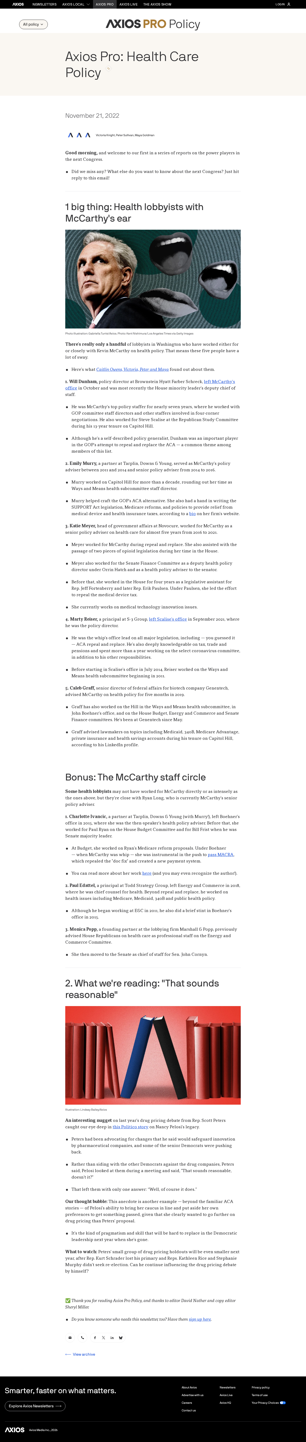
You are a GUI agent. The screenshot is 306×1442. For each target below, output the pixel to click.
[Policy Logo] (152, 24)
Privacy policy (261, 1387)
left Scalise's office (168, 619)
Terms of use (260, 1395)
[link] (70, 1338)
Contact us (189, 1410)
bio (192, 514)
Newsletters (45, 4)
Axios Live (129, 4)
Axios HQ (225, 1402)
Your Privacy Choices (265, 1402)
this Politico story (130, 1127)
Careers (187, 1402)
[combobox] (76, 4)
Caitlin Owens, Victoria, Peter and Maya (132, 369)
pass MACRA (221, 855)
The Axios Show (157, 4)
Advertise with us (192, 1395)
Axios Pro (105, 4)
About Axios (189, 1387)
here (147, 873)
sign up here (200, 1319)
